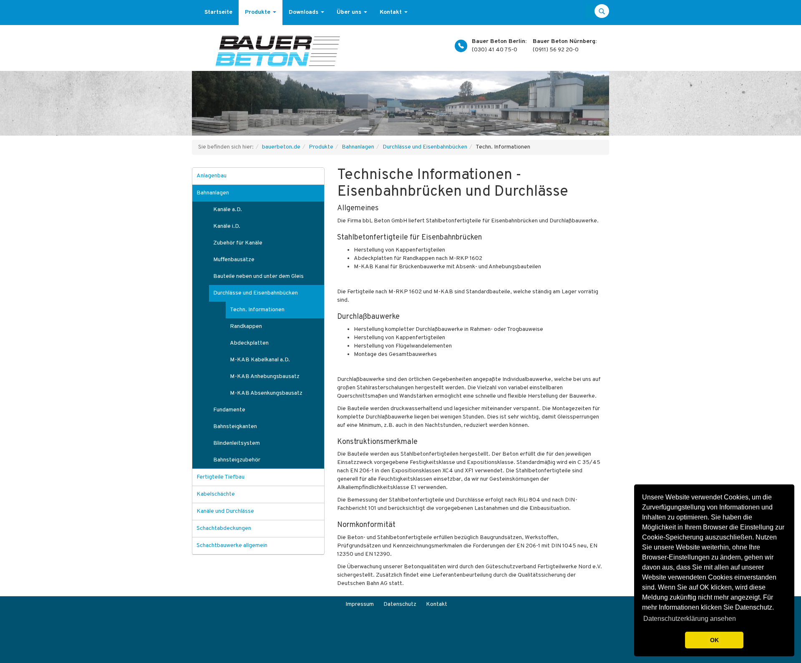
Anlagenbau (211, 175)
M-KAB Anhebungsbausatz (265, 376)
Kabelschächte (215, 494)
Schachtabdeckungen (223, 528)
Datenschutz (399, 604)
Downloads (304, 12)
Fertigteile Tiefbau (220, 477)
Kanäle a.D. (227, 209)
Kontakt (391, 12)
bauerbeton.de (281, 147)
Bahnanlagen (358, 147)
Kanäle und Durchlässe (225, 511)
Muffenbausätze (233, 259)
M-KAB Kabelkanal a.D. (260, 359)
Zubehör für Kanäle (237, 243)
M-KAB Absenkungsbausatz (266, 393)
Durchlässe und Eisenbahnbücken (425, 147)
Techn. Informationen (257, 309)
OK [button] (714, 640)
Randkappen (246, 326)
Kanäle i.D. (226, 226)
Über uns (350, 12)
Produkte (258, 12)
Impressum (359, 604)
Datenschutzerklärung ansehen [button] (689, 618)
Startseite (218, 12)
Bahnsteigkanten (235, 426)
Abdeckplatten (249, 343)
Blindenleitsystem (236, 443)
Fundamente (229, 409)
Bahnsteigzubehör (236, 460)
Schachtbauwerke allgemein (231, 545)
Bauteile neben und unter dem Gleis (258, 276)
